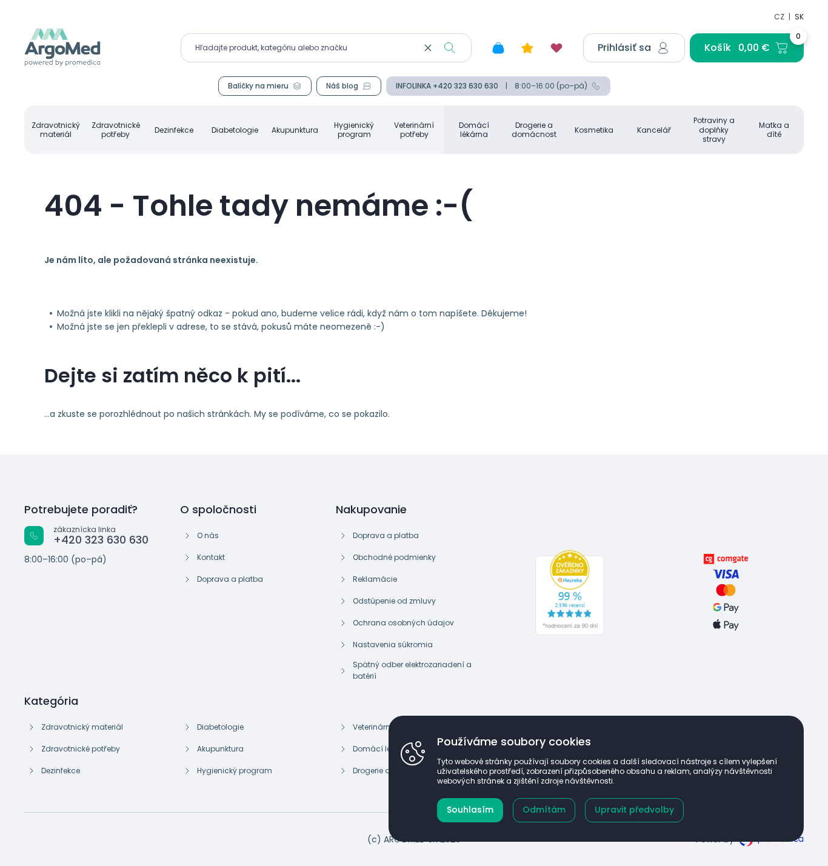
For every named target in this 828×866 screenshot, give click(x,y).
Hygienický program (354, 129)
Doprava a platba (230, 579)
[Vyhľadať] (450, 48)
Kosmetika (594, 130)
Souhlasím (470, 810)
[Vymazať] (428, 48)
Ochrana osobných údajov (403, 623)
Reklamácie (375, 579)
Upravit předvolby (634, 810)
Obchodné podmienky (394, 557)
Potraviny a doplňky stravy (714, 129)
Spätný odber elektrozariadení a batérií (412, 670)
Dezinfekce (174, 130)
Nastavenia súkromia (393, 644)
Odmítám (544, 810)
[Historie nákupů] (498, 48)
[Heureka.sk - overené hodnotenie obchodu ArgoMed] (570, 592)
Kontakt (211, 557)
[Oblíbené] (556, 48)
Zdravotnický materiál (56, 129)
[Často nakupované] (527, 48)
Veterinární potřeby (414, 129)
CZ (779, 17)
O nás (208, 535)
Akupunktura (295, 130)
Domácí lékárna (474, 129)
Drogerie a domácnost (534, 129)
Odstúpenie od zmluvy (394, 601)
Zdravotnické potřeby (116, 129)
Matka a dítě (774, 129)
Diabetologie (235, 130)
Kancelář (654, 130)
